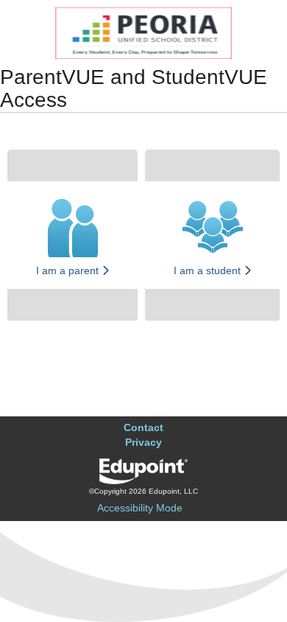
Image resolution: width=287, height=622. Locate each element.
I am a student (209, 270)
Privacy (143, 442)
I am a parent (69, 270)
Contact (143, 427)
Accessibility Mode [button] (140, 508)
